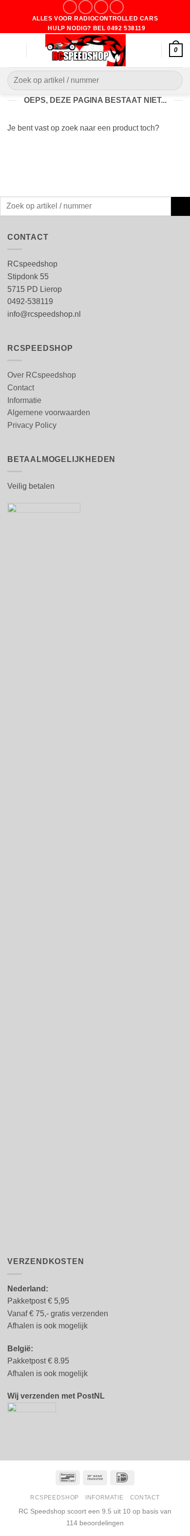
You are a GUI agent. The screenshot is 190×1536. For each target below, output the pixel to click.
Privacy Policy (32, 425)
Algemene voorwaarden (48, 412)
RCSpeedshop (54, 1497)
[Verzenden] (171, 80)
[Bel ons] (117, 7)
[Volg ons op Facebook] (70, 7)
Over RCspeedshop (41, 375)
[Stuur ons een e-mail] (101, 7)
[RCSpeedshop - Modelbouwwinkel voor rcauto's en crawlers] (85, 50)
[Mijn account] (149, 50)
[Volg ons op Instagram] (85, 7)
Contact (20, 388)
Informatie (24, 400)
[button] (13, 50)
